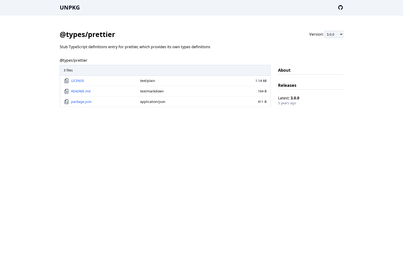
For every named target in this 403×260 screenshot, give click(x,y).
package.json (81, 101)
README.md (80, 91)
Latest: (288, 98)
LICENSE (77, 80)
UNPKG (70, 7)
